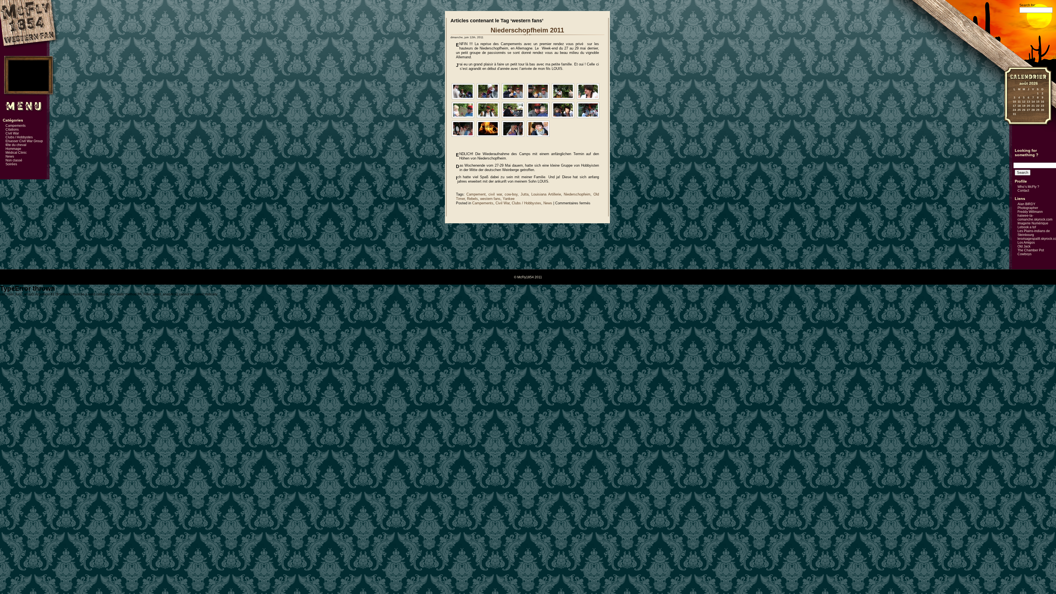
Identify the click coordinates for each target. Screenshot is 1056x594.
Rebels (472, 199)
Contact (1023, 191)
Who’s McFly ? (1028, 187)
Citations (12, 129)
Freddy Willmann (1030, 212)
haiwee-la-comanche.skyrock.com (1035, 217)
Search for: (1027, 5)
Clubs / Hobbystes (19, 137)
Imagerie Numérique (1033, 223)
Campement (476, 194)
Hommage (13, 149)
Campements (16, 126)
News (10, 156)
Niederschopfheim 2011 (527, 30)
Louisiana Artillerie (546, 194)
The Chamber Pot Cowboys (1031, 252)
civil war (495, 194)
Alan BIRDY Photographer (1028, 206)
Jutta (525, 194)
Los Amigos (1026, 242)
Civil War (12, 133)
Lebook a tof (1027, 227)
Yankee (509, 199)
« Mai (1007, 117)
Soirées (11, 164)
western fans (490, 199)
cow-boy (511, 194)
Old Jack (1024, 246)
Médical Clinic (16, 153)
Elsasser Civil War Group (24, 141)
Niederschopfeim (577, 194)
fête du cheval (16, 145)
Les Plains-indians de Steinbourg (1034, 233)
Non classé (14, 160)
